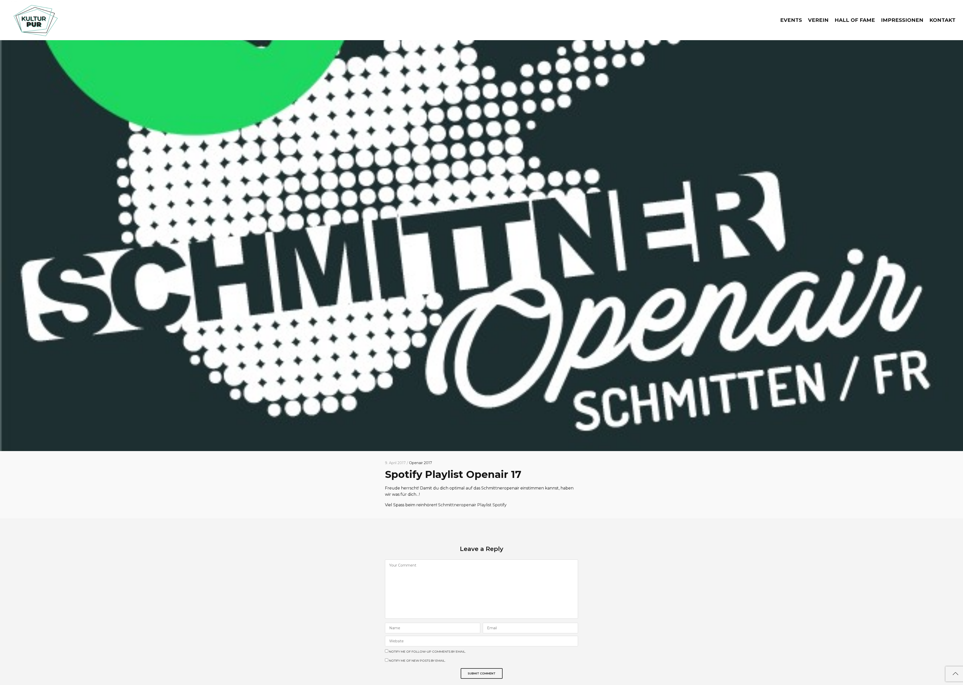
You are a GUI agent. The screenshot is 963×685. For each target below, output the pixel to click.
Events (791, 20)
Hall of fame (855, 20)
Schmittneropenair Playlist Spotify (472, 505)
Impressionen (902, 20)
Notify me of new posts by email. (417, 660)
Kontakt (942, 20)
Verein (818, 20)
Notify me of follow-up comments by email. (427, 651)
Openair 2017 (420, 463)
